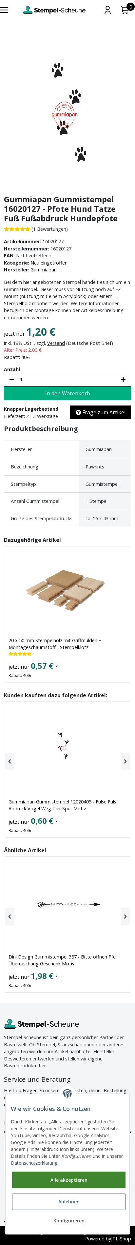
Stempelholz (17, 303)
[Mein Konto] (107, 10)
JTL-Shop (121, 1238)
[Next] (125, 761)
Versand (56, 343)
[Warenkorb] (125, 10)
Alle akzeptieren (68, 1180)
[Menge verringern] (11, 379)
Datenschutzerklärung (34, 1163)
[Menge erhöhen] (123, 379)
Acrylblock (74, 296)
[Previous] (9, 761)
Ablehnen (69, 1201)
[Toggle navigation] (4, 10)
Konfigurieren (69, 1220)
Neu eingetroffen (49, 263)
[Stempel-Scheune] (54, 10)
